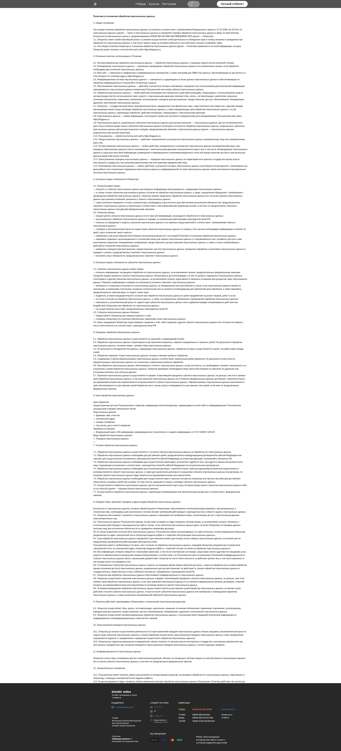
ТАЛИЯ (182, 721)
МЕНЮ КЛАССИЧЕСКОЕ (203, 721)
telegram (158, 716)
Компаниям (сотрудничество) (125, 741)
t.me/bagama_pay (124, 707)
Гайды (141, 4)
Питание (169, 4)
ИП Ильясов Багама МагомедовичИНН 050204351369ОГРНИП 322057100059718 (126, 723)
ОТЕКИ (182, 715)
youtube (158, 707)
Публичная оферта (120, 739)
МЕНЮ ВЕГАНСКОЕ (201, 715)
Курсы (154, 4)
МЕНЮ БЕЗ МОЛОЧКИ (202, 718)
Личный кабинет (232, 3)
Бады (181, 718)
